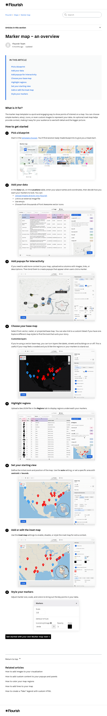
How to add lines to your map (19, 686)
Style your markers (19, 94)
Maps (16, 15)
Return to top (12, 659)
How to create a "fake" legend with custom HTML (28, 691)
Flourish (8, 15)
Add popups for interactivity (24, 74)
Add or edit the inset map (22, 90)
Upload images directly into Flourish (31, 195)
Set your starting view (21, 86)
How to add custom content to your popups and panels (31, 676)
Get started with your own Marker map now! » (28, 636)
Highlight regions (18, 82)
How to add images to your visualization (24, 671)
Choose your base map (21, 78)
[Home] (14, 4)
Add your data (17, 70)
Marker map (25, 15)
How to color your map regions (19, 681)
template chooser (29, 138)
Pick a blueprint (18, 66)
